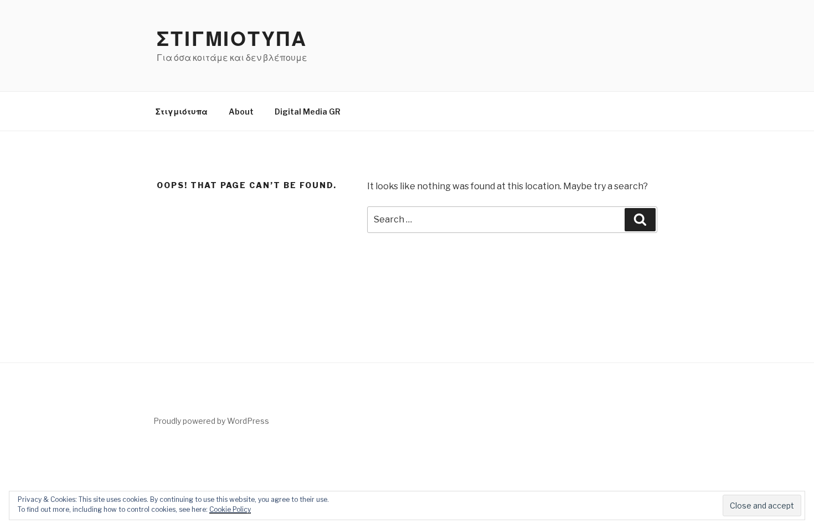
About (241, 111)
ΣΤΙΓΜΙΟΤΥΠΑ (232, 39)
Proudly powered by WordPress (211, 421)
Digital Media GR (308, 111)
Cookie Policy (230, 509)
